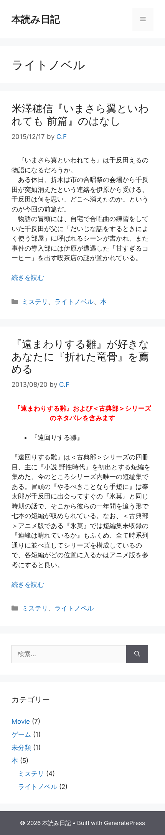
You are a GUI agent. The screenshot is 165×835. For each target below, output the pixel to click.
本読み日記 (36, 19)
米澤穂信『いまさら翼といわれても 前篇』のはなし (80, 114)
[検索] (137, 654)
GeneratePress (124, 823)
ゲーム (21, 734)
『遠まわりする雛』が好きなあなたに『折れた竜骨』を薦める (80, 356)
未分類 (21, 747)
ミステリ (35, 301)
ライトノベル (74, 301)
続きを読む (28, 277)
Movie (21, 721)
